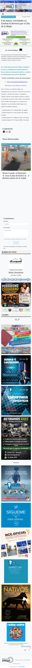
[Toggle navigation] (3, 14)
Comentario (6, 227)
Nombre (5, 221)
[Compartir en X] (7, 132)
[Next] (28, 175)
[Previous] (3, 175)
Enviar (16, 242)
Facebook (16, 462)
